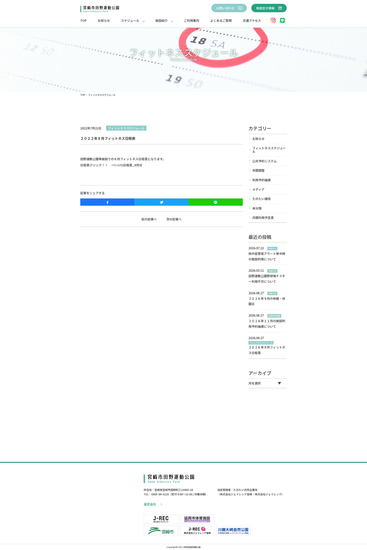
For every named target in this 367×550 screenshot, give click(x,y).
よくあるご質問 (221, 20)
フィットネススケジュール (126, 128)
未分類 (256, 208)
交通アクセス (252, 20)
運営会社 (150, 504)
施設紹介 (161, 20)
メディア (258, 189)
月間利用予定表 (263, 217)
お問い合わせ (225, 8)
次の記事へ (174, 219)
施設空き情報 (265, 8)
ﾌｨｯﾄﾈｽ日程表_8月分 (128, 165)
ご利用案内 (191, 20)
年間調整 (258, 170)
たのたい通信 (261, 198)
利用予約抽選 (261, 180)
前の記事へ (149, 219)
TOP (83, 20)
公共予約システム (264, 161)
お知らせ (104, 20)
